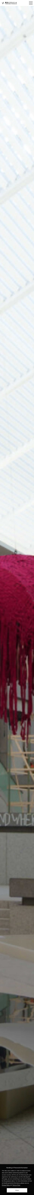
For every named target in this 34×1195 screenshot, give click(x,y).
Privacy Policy (6, 1185)
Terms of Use (16, 1185)
